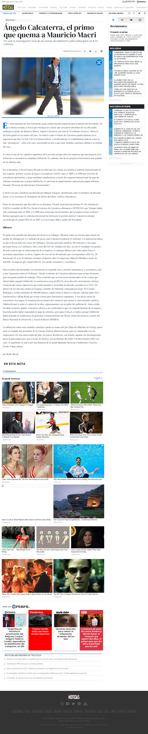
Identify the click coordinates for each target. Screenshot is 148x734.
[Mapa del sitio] (85, 704)
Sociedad (32, 7)
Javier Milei (28, 13)
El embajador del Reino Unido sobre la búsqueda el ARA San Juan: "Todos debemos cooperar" (47, 673)
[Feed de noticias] (144, 13)
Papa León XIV (75, 13)
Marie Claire (37, 711)
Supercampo (89, 711)
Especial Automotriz (124, 7)
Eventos (92, 7)
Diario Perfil (17, 711)
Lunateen (121, 711)
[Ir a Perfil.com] (141, 1)
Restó (101, 7)
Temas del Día (10, 13)
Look (100, 711)
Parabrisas (78, 711)
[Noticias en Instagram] (129, 13)
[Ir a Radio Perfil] (129, 1)
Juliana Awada (116, 13)
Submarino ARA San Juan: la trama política (25, 663)
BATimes (131, 711)
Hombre (58, 711)
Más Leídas (115, 48)
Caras (28, 711)
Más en (7, 606)
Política (21, 7)
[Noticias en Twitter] (139, 13)
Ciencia (72, 7)
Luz (106, 711)
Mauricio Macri (95, 13)
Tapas (109, 7)
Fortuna (48, 711)
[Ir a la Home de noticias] (74, 696)
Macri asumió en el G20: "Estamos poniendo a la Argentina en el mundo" (38, 668)
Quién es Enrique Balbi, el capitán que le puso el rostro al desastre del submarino (42, 659)
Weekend (67, 711)
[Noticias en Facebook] (134, 13)
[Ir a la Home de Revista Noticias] (8, 7)
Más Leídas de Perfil (120, 106)
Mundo (53, 7)
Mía (113, 711)
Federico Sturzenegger (51, 13)
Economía (43, 7)
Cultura (63, 7)
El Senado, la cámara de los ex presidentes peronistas (30, 678)
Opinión (82, 7)
